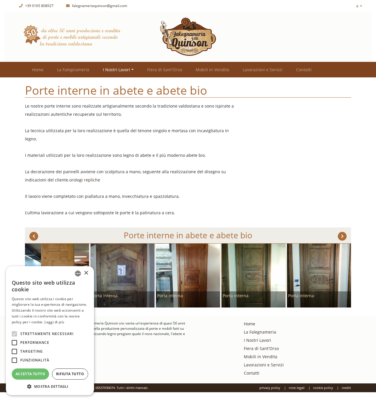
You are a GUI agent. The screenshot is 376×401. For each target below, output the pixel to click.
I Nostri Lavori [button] (116, 69)
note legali (297, 387)
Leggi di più (54, 322)
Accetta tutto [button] (30, 373)
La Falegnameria (73, 69)
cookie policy (323, 387)
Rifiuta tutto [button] (70, 373)
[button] (50, 386)
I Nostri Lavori (257, 340)
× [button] (86, 273)
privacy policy (269, 387)
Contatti (304, 69)
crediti (346, 387)
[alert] (50, 330)
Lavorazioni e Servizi (263, 69)
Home (37, 69)
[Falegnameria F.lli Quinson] (188, 36)
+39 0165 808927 (38, 5)
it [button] (357, 6)
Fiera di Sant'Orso (164, 69)
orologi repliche (84, 180)
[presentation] (33, 236)
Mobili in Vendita (212, 69)
